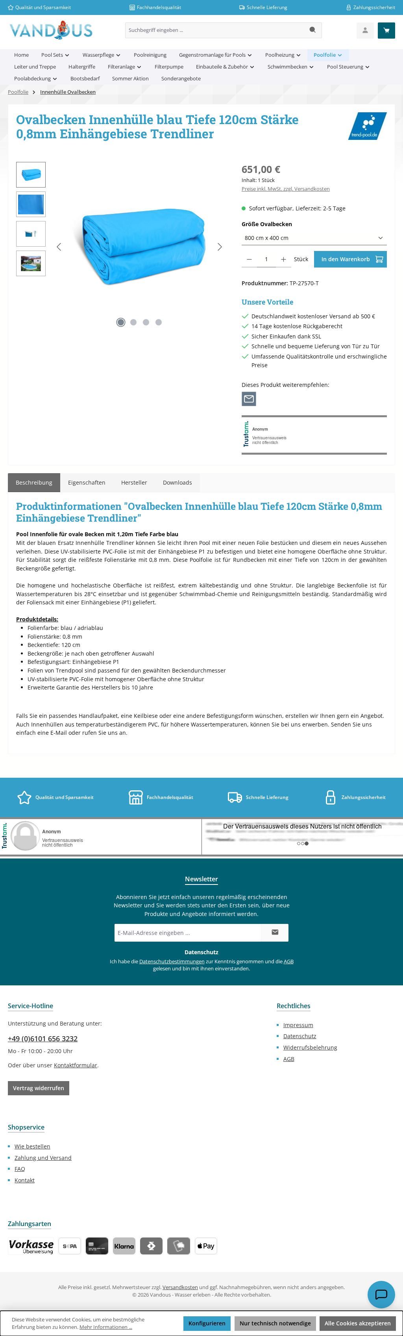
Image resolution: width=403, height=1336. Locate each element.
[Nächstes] (220, 247)
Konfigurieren (207, 1323)
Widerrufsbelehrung (310, 1047)
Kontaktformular (75, 1065)
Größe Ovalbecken (282, 224)
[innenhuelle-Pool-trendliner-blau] (139, 246)
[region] (121, 246)
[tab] (34, 482)
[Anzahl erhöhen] (283, 259)
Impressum (298, 1025)
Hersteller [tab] (134, 482)
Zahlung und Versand (43, 1157)
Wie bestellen (32, 1146)
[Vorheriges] (59, 247)
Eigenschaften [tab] (86, 482)
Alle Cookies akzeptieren (358, 1323)
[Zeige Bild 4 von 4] (158, 322)
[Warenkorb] (386, 30)
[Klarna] (124, 1246)
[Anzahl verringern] (249, 259)
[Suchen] (313, 30)
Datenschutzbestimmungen (172, 961)
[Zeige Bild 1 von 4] (121, 322)
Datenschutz (299, 1036)
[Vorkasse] (31, 1246)
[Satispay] (151, 1246)
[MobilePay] (178, 1246)
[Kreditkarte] (97, 1246)
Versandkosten (180, 1287)
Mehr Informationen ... (105, 1327)
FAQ (20, 1168)
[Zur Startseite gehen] (51, 30)
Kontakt (25, 1180)
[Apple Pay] (206, 1246)
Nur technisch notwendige (275, 1323)
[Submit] (274, 933)
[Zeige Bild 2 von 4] (133, 322)
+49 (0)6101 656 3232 (43, 1038)
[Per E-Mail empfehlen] (249, 398)
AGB (289, 961)
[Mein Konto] (365, 30)
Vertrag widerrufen (38, 1088)
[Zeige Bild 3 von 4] (146, 322)
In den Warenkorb (347, 259)
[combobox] (215, 30)
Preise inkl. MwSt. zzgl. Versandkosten (286, 189)
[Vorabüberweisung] (69, 1246)
